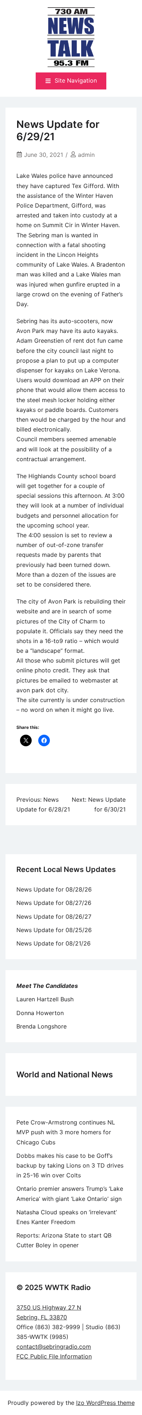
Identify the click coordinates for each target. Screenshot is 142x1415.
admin (86, 154)
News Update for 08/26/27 (53, 916)
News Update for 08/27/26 (53, 902)
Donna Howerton (40, 1013)
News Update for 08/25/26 (54, 930)
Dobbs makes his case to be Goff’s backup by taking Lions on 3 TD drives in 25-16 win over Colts (69, 1165)
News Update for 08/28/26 (54, 889)
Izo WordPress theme (105, 1402)
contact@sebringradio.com (53, 1346)
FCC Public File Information (54, 1356)
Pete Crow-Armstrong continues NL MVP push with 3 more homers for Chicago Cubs (65, 1132)
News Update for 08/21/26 (53, 943)
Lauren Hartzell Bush (45, 999)
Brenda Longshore (41, 1026)
